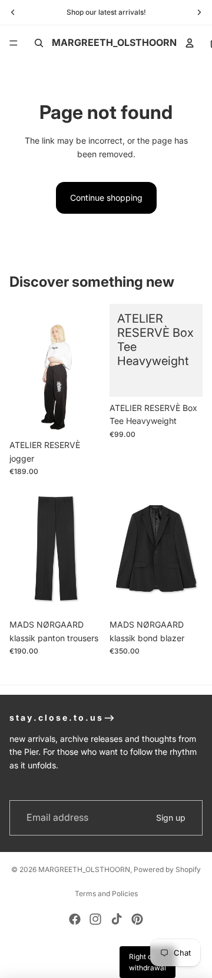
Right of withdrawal (147, 962)
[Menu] (13, 43)
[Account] (190, 43)
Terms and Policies (106, 893)
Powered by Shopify (167, 869)
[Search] (39, 43)
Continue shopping (106, 198)
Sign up (171, 818)
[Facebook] (75, 919)
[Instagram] (95, 919)
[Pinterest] (137, 919)
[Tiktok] (117, 919)
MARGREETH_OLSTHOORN (84, 869)
